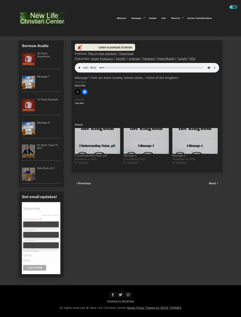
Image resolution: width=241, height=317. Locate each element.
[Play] (105, 49)
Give (164, 18)
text (28, 260)
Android (134, 59)
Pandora (149, 59)
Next (213, 183)
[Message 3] (146, 141)
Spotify (121, 59)
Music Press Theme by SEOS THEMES (154, 308)
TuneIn (182, 59)
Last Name (29, 240)
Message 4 (178, 155)
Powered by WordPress (120, 301)
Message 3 (130, 155)
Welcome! (121, 18)
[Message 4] (195, 141)
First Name (29, 229)
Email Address (32, 219)
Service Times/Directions (200, 18)
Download (126, 53)
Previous (84, 183)
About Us (175, 18)
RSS (192, 59)
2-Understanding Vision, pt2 (91, 155)
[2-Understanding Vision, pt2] (97, 141)
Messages (136, 18)
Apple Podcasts (102, 59)
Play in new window (102, 53)
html (28, 255)
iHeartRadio (166, 59)
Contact (152, 18)
